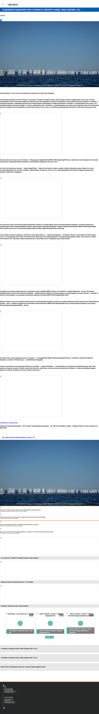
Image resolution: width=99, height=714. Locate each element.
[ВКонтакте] (1, 20)
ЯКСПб (7, 437)
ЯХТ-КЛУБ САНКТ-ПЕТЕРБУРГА (18, 437)
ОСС (34, 437)
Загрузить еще (49, 637)
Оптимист (29, 437)
